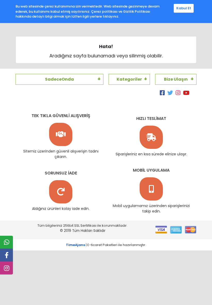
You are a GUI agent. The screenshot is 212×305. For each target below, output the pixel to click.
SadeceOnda (59, 79)
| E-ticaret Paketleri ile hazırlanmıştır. (106, 244)
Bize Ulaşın (176, 79)
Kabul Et (183, 8)
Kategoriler (129, 79)
